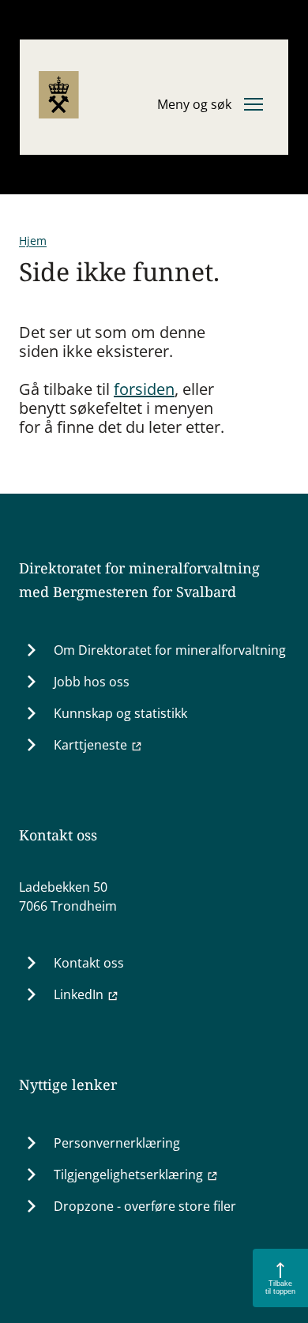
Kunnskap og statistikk (120, 713)
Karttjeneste (90, 745)
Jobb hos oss (92, 681)
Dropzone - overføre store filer (145, 1206)
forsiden (144, 389)
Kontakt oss (89, 963)
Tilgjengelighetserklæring (128, 1174)
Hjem (33, 240)
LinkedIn (78, 994)
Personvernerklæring (117, 1143)
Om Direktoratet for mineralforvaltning (170, 650)
